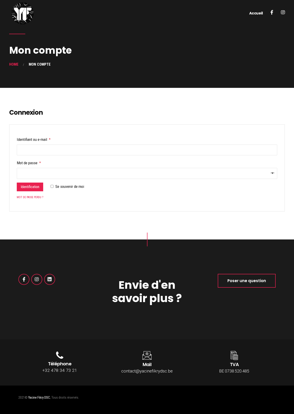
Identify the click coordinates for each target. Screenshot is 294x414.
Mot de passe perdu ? (30, 197)
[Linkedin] (49, 279)
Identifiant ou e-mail (34, 139)
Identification (30, 187)
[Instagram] (36, 279)
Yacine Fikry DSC (39, 397)
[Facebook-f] (23, 279)
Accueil (256, 13)
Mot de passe (29, 163)
